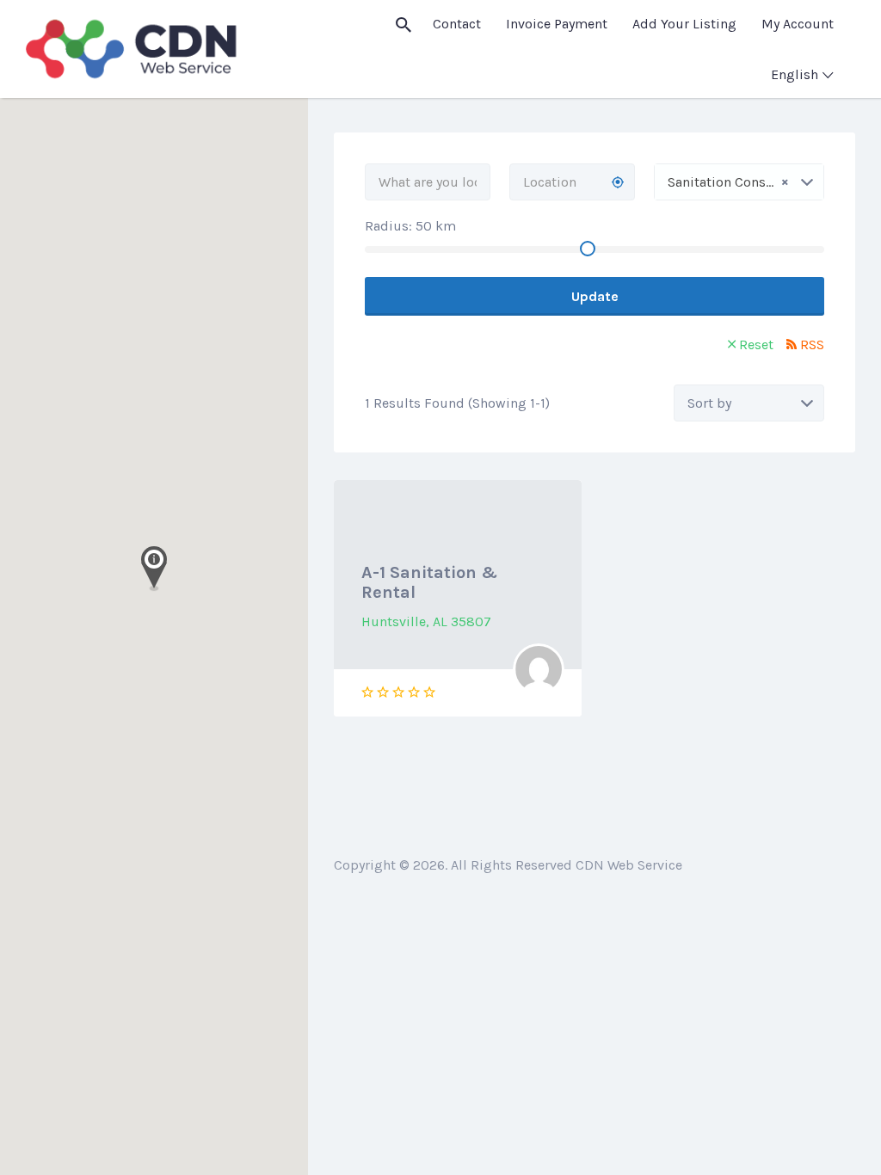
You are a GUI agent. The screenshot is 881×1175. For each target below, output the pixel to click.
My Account (797, 23)
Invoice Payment (556, 23)
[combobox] (739, 181)
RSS (812, 344)
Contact (457, 23)
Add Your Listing (684, 23)
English (794, 74)
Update (595, 296)
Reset (756, 344)
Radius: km (410, 226)
